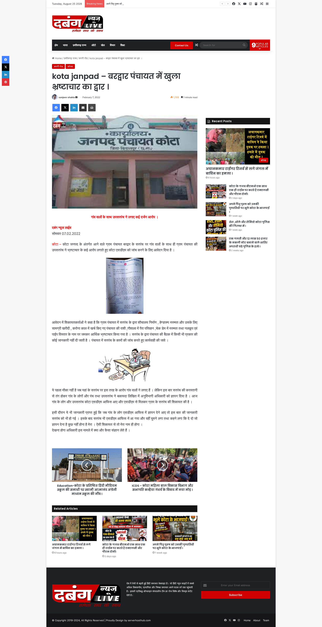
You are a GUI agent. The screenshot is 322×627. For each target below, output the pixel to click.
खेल (103, 45)
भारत (65, 45)
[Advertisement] (238, 82)
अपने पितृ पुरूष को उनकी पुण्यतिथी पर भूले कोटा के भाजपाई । (133, 3)
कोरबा (70, 66)
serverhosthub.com (139, 620)
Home (58, 58)
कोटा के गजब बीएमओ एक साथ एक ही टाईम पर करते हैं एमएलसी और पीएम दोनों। (123, 548)
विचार (112, 45)
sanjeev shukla (67, 97)
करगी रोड (83, 58)
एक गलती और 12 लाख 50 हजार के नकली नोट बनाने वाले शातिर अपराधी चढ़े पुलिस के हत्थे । (248, 242)
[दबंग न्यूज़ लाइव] (77, 23)
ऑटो (93, 45)
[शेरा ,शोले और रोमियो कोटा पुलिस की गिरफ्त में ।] (216, 227)
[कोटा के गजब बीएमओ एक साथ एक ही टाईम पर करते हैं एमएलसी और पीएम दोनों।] (124, 528)
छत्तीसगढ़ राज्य (79, 45)
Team (266, 620)
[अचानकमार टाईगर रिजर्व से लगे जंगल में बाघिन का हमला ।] (74, 528)
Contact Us (181, 45)
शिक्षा (122, 45)
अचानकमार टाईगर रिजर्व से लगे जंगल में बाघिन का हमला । (71, 546)
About (256, 620)
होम (56, 45)
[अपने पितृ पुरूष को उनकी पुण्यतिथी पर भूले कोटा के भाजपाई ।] (175, 528)
